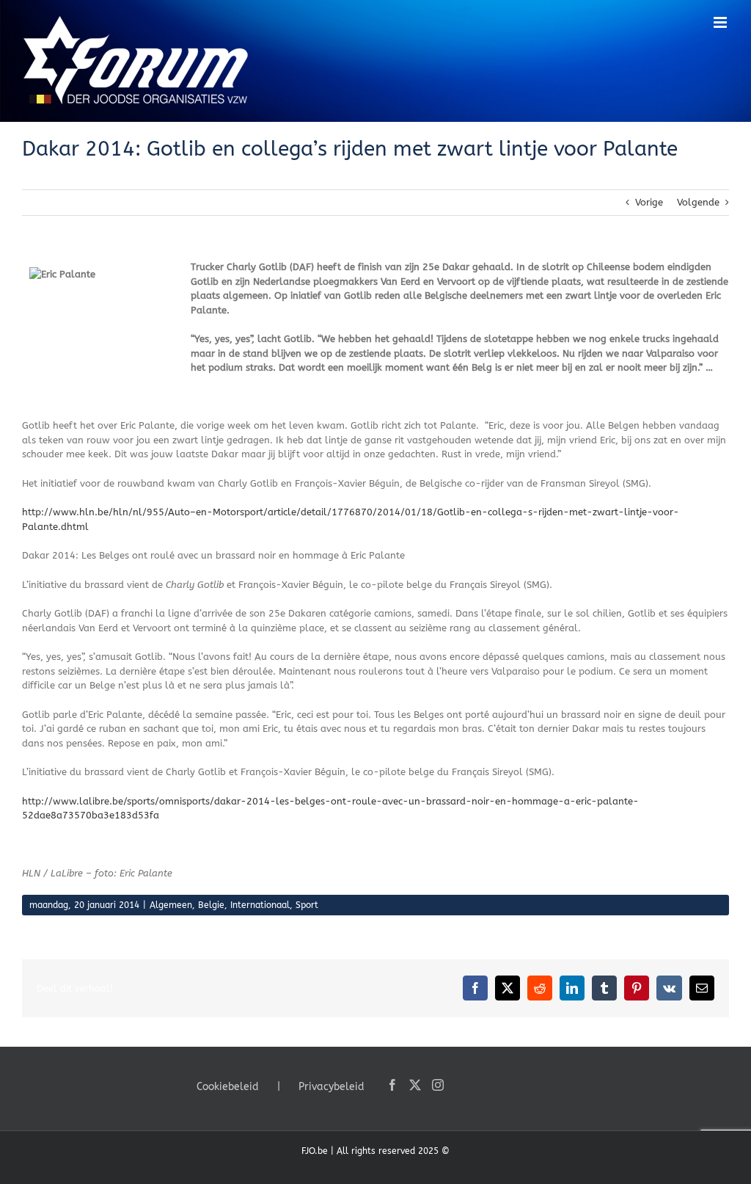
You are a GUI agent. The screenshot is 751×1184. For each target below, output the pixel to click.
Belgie (211, 905)
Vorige (649, 202)
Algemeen (171, 905)
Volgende (698, 202)
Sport (307, 905)
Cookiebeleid (228, 1087)
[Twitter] (415, 1085)
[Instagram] (438, 1085)
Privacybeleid (331, 1087)
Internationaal (260, 905)
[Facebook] (392, 1085)
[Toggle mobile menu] (721, 22)
